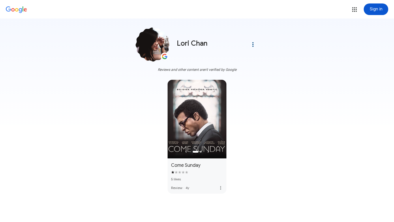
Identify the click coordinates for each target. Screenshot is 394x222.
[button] (354, 9)
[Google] (16, 9)
